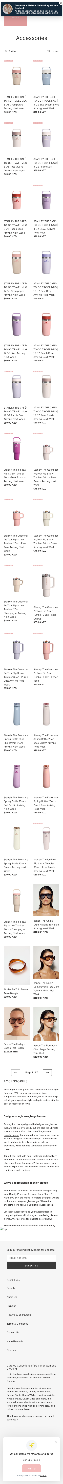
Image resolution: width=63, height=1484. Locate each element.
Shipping (11, 1305)
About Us (12, 1297)
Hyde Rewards (15, 1341)
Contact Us (13, 1332)
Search (11, 1288)
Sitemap (11, 1350)
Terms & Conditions (17, 1323)
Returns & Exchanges (19, 1314)
